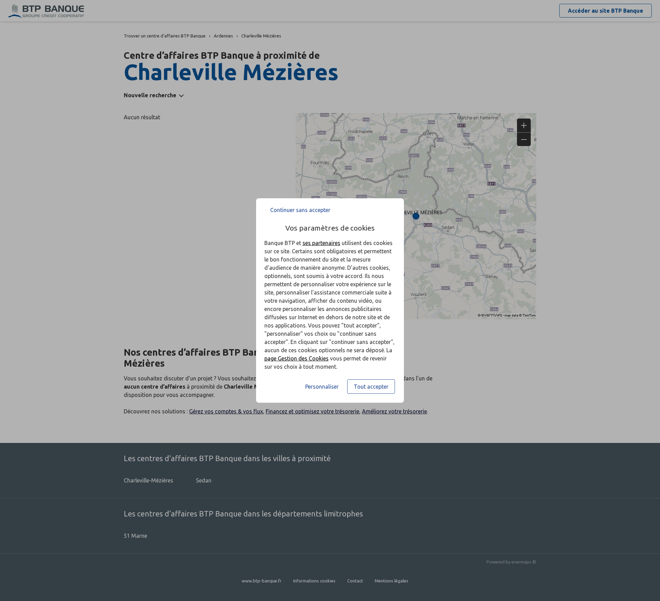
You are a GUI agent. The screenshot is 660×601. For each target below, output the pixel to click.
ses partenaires (321, 243)
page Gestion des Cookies (296, 358)
